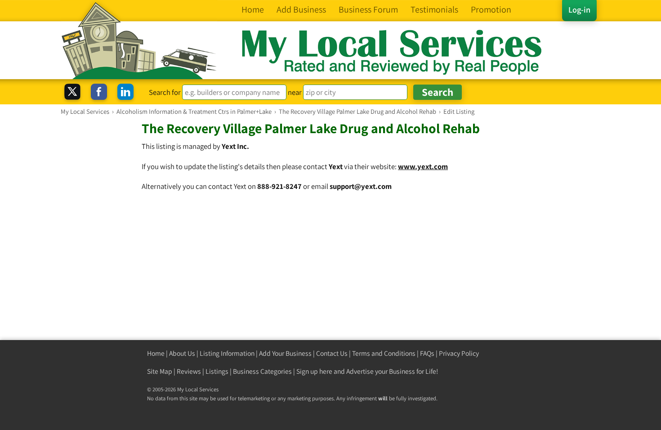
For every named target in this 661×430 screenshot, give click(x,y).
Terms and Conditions (383, 353)
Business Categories (262, 371)
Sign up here (314, 371)
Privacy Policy (459, 353)
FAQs (427, 353)
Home (156, 353)
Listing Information (227, 353)
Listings (216, 371)
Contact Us (332, 353)
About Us (182, 353)
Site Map (159, 371)
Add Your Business (285, 353)
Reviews (189, 371)
